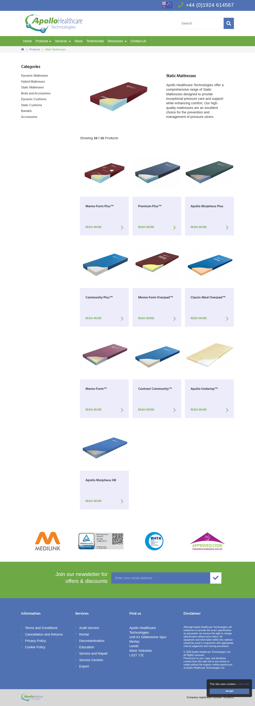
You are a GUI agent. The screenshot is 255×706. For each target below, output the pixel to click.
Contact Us (138, 41)
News (79, 41)
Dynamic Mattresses (34, 75)
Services (61, 41)
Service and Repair (93, 653)
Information (31, 614)
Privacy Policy (35, 641)
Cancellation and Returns (44, 634)
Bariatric (26, 110)
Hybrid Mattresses (33, 81)
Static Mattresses (32, 87)
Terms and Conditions (41, 628)
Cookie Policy (35, 647)
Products (42, 41)
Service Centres (91, 660)
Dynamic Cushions (33, 99)
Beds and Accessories (36, 93)
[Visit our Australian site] (167, 7)
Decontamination (91, 641)
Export (84, 666)
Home (27, 41)
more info (243, 683)
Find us (135, 614)
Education (86, 647)
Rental (84, 634)
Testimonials (95, 41)
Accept (229, 691)
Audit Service (89, 628)
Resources (116, 41)
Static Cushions (31, 105)
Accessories (29, 116)
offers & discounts (81, 578)
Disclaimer (192, 614)
